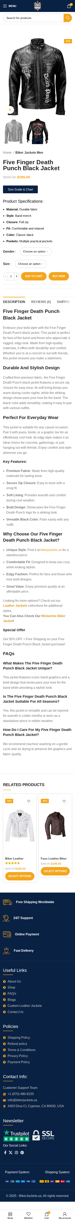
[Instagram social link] (16, 1153)
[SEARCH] (68, 18)
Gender (8, 251)
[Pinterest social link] (22, 1153)
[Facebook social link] (5, 1153)
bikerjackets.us (51, 550)
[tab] (14, 301)
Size (6, 264)
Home (7, 152)
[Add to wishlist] (28, 801)
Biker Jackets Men (29, 152)
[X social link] (11, 1153)
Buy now (59, 276)
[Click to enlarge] (10, 110)
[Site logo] (37, 5)
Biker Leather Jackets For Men (16, 860)
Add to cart (34, 276)
